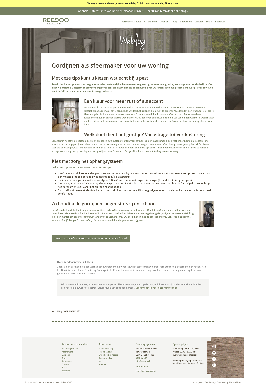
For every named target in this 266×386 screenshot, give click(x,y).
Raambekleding (106, 358)
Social (209, 21)
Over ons (165, 21)
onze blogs (181, 11)
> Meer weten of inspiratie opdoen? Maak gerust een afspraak (90, 238)
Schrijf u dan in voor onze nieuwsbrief (156, 287)
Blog (175, 21)
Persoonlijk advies (131, 21)
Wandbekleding (106, 348)
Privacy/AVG (66, 382)
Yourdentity (210, 382)
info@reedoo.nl (143, 361)
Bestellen (220, 21)
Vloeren (102, 364)
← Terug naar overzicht (66, 311)
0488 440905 (142, 358)
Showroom (186, 21)
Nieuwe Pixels (235, 382)
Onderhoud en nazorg (108, 355)
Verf (100, 361)
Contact (199, 21)
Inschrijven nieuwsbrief (146, 371)
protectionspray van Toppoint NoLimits (170, 216)
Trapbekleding (105, 352)
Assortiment (150, 21)
